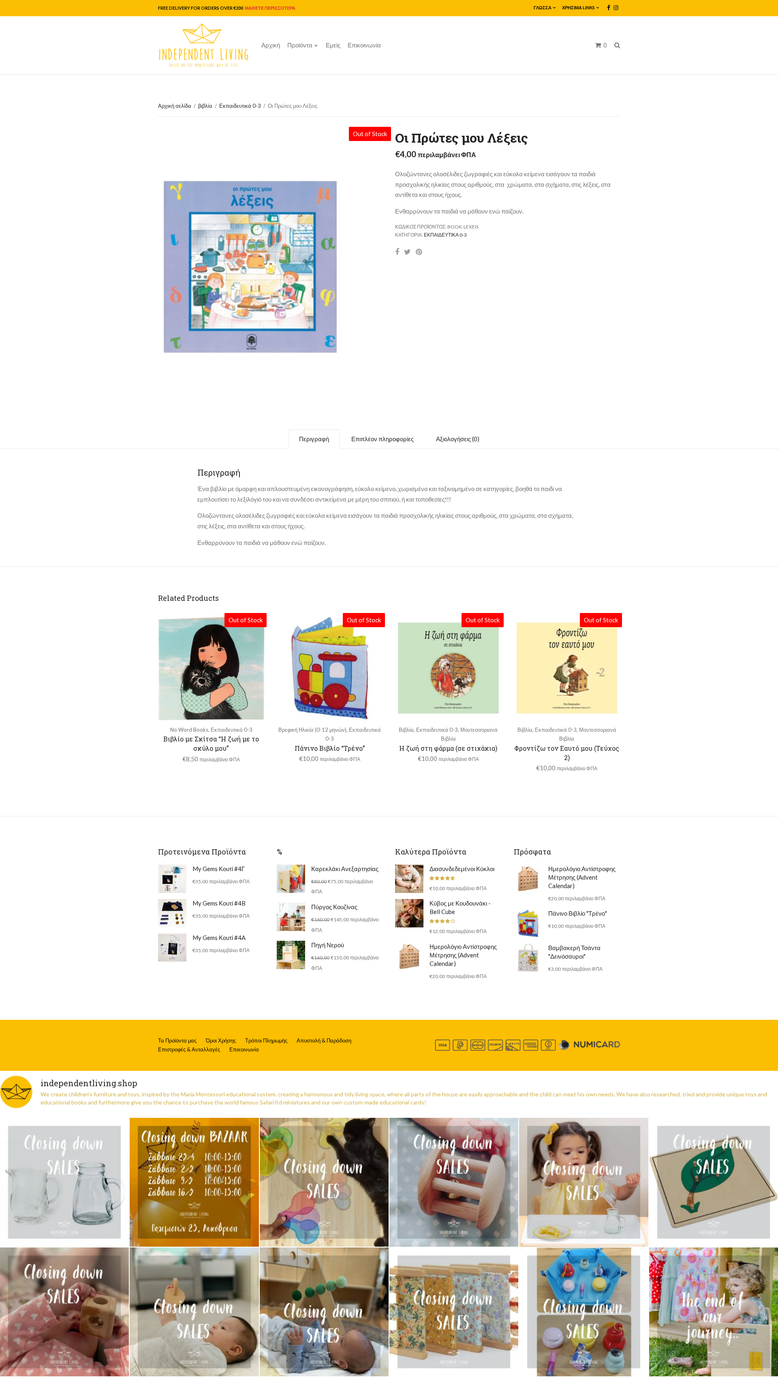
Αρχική (270, 45)
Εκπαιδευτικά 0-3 (240, 106)
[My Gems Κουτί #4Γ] (172, 879)
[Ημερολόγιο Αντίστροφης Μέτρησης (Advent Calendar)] (409, 956)
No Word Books (189, 729)
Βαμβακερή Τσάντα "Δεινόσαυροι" (574, 952)
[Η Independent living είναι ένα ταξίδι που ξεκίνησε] (713, 1311)
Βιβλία (406, 729)
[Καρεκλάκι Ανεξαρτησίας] (291, 879)
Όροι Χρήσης (221, 1040)
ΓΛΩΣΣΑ (542, 7)
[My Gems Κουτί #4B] (172, 913)
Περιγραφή (314, 438)
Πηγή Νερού (327, 944)
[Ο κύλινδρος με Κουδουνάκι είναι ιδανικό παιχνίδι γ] (453, 1182)
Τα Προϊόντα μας (177, 1040)
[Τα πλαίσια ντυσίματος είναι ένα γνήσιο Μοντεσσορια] (453, 1311)
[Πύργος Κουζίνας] (291, 917)
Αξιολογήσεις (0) (457, 438)
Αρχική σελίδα (174, 106)
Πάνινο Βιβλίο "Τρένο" (577, 913)
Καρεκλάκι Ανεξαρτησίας (344, 868)
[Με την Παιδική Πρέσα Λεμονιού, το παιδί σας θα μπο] (583, 1182)
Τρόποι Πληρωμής (266, 1040)
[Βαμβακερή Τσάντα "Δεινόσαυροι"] (528, 958)
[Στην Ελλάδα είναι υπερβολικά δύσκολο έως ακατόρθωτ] (64, 1182)
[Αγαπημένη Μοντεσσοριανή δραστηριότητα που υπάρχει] (583, 1311)
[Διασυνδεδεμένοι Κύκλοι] (409, 879)
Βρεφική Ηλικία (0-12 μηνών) (312, 729)
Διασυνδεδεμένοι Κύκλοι (462, 868)
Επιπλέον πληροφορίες (382, 438)
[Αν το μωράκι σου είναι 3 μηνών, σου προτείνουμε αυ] (324, 1311)
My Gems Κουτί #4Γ (218, 868)
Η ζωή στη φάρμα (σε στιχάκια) (448, 748)
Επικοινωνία (364, 45)
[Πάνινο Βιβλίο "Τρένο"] (528, 923)
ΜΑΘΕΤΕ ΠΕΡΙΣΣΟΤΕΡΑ (269, 8)
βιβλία (205, 106)
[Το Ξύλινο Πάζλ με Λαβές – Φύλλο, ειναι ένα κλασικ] (713, 1182)
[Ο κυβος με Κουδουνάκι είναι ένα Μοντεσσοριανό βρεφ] (64, 1311)
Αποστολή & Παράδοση (324, 1040)
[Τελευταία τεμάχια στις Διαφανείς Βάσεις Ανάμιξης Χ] (324, 1182)
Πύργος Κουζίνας (334, 906)
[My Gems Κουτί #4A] (172, 947)
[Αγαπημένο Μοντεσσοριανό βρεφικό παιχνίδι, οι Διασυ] (194, 1311)
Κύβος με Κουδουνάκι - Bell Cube (460, 907)
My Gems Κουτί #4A (219, 937)
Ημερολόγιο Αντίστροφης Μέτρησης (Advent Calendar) (463, 955)
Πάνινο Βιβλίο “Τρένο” (330, 748)
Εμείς (333, 45)
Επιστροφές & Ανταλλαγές (189, 1049)
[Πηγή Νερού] (291, 955)
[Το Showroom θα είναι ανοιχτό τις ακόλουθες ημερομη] (194, 1182)
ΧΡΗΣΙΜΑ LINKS (578, 7)
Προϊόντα (299, 45)
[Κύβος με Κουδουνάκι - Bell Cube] (409, 913)
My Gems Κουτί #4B (219, 903)
